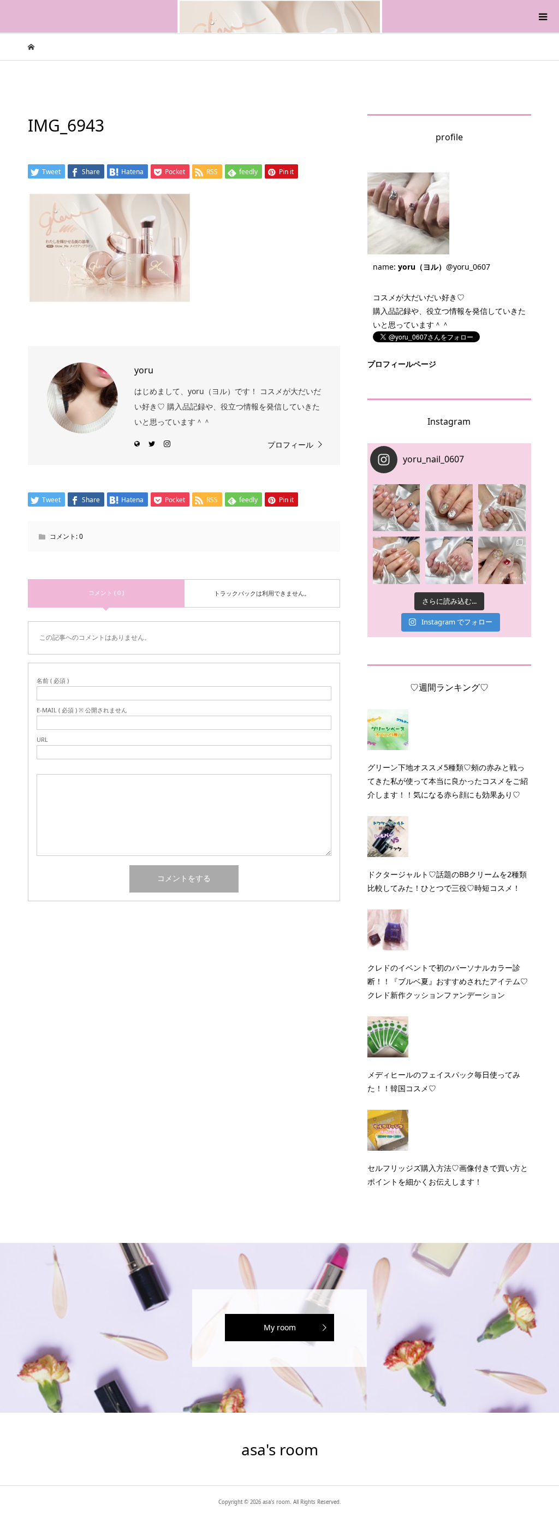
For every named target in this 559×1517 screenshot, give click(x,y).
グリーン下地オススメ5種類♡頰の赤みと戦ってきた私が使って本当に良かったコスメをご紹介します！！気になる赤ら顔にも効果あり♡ (447, 781)
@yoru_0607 (468, 266)
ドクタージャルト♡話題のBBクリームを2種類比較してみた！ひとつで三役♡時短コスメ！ (447, 881)
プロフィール (290, 444)
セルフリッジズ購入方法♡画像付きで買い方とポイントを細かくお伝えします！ (447, 1175)
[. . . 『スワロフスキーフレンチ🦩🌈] (502, 508)
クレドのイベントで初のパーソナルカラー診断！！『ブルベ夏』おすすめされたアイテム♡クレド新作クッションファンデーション (447, 981)
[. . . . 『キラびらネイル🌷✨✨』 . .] (396, 508)
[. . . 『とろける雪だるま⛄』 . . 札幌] (449, 508)
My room (280, 1327)
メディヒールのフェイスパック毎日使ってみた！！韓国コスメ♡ (443, 1081)
